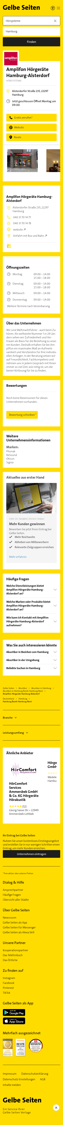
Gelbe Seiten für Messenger (19, 927)
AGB (42, 1079)
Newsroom (9, 917)
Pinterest (8, 988)
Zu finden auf (13, 970)
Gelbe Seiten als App (15, 922)
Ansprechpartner (13, 890)
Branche (8, 717)
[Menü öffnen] (58, 8)
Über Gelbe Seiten (16, 910)
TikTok (6, 993)
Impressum (9, 1073)
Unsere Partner (14, 942)
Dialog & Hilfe (13, 882)
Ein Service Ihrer (17, 1110)
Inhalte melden (12, 1085)
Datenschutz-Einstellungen (19, 1079)
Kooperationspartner (15, 950)
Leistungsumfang (13, 733)
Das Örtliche (10, 960)
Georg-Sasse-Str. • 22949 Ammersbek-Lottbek (23, 798)
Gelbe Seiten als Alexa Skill (18, 932)
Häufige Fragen (12, 895)
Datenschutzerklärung (34, 1073)
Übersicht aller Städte (16, 900)
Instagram (9, 978)
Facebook (8, 983)
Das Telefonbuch (13, 955)
